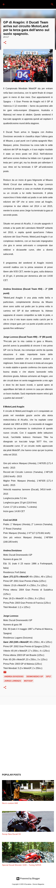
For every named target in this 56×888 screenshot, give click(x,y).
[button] (5, 43)
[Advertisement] (28, 737)
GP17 (48, 676)
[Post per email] (5, 673)
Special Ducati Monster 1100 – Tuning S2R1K (21, 865)
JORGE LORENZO (12, 681)
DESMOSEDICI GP (35, 676)
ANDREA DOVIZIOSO (13, 676)
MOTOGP (28, 681)
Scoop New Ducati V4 (11, 834)
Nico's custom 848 (10, 803)
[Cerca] (52, 4)
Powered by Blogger (30, 878)
